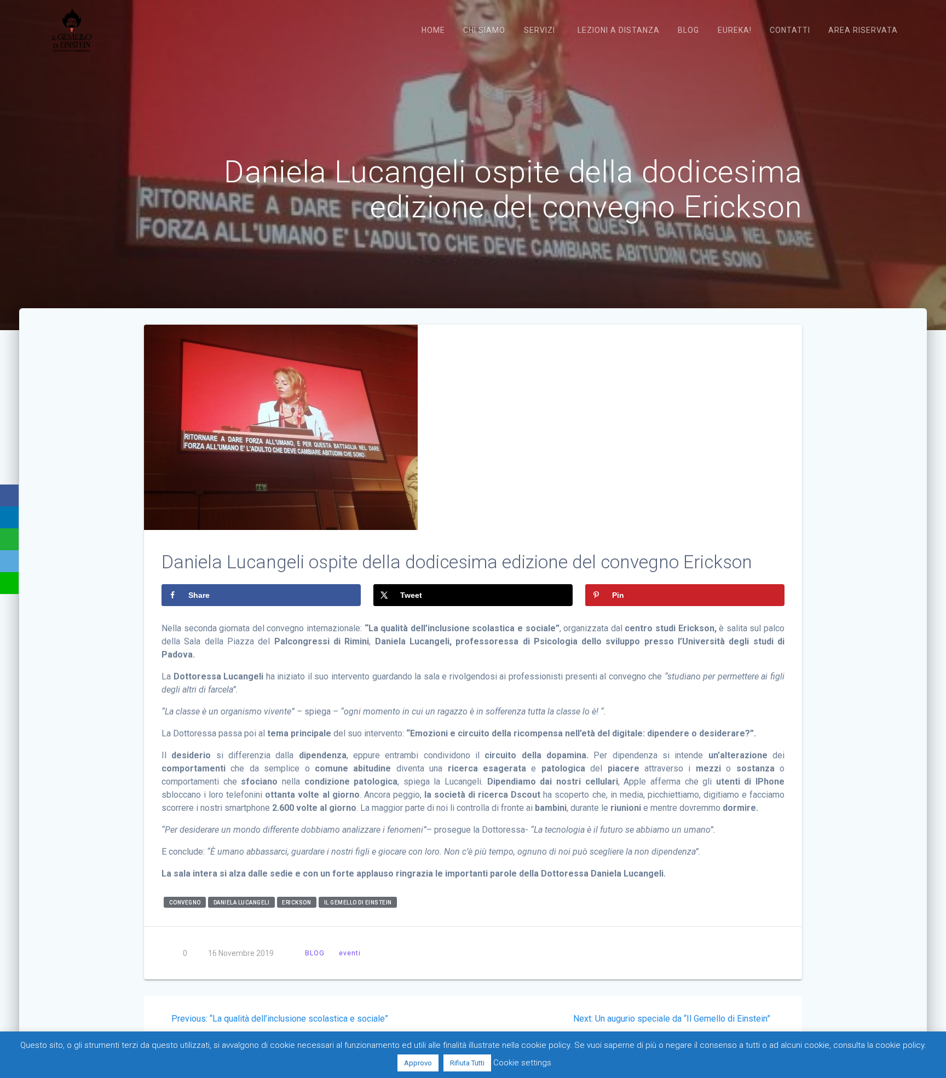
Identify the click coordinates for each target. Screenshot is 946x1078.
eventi (350, 953)
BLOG (315, 953)
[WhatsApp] (9, 539)
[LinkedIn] (9, 517)
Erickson (296, 902)
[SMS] (9, 583)
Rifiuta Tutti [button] (467, 1063)
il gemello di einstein (358, 902)
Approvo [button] (418, 1063)
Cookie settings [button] (522, 1063)
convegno (185, 902)
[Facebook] (9, 495)
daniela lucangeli (242, 902)
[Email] (9, 561)
